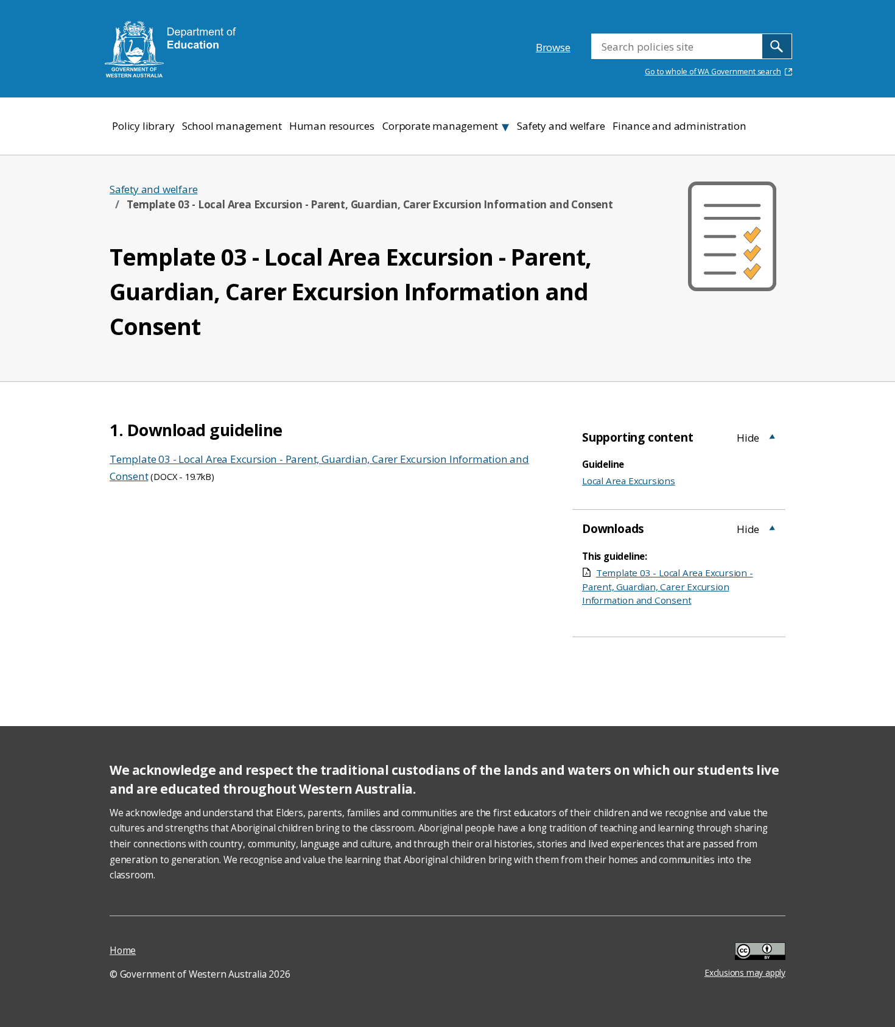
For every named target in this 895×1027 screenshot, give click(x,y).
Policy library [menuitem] (143, 126)
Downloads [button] (613, 529)
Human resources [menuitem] (331, 126)
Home (123, 950)
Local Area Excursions (628, 481)
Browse (553, 47)
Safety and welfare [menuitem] (561, 126)
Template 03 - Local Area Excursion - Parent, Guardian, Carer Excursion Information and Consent (667, 586)
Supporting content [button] (637, 437)
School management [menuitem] (232, 126)
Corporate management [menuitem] (440, 126)
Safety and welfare (153, 189)
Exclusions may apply (744, 953)
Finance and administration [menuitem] (679, 126)
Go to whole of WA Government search (713, 71)
